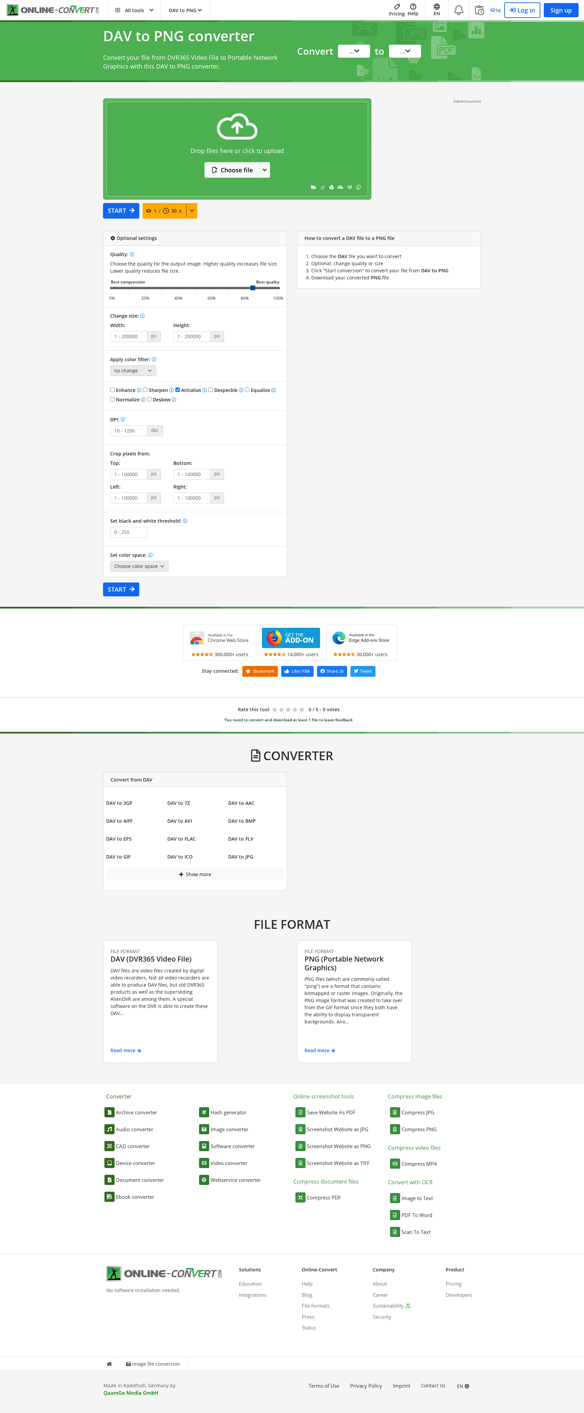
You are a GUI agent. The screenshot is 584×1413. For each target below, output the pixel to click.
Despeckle (226, 390)
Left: (115, 487)
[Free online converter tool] (57, 10)
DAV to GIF (118, 856)
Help (413, 13)
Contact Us (433, 1385)
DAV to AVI (179, 821)
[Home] (109, 1364)
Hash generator (228, 1112)
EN (461, 1386)
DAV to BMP (242, 821)
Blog (307, 1294)
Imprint (401, 1385)
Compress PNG (419, 1129)
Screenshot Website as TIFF (338, 1163)
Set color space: (129, 555)
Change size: (125, 316)
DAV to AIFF (119, 821)
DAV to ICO (180, 856)
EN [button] (437, 13)
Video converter (229, 1163)
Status (309, 1327)
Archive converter (136, 1112)
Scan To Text (416, 1232)
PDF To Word (417, 1215)
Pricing (397, 13)
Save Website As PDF (331, 1112)
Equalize (260, 390)
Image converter (229, 1129)
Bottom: (182, 463)
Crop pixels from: (130, 453)
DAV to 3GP (119, 803)
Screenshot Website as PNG (339, 1146)
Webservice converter (236, 1179)
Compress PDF (324, 1197)
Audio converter (134, 1129)
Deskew (161, 399)
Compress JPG (418, 1112)
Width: (117, 325)
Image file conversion (156, 1364)
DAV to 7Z (178, 803)
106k (301, 671)
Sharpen (158, 390)
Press (308, 1316)
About (380, 1283)
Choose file (237, 170)
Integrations (253, 1294)
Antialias (191, 390)
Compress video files (414, 1147)
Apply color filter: (131, 359)
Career (380, 1294)
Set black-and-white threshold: (146, 521)
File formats (316, 1305)
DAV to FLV (240, 839)
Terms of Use (324, 1385)
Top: (115, 463)
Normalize (128, 399)
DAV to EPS (119, 839)
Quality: (120, 254)
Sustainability (388, 1305)
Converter (119, 1096)
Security (382, 1316)
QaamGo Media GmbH (130, 1392)
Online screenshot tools (323, 1096)
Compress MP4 (419, 1163)
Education (250, 1283)
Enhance (126, 390)
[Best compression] (128, 282)
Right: (180, 487)
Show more (198, 874)
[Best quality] (268, 282)
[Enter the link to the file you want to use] (323, 187)
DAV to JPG (240, 856)
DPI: (115, 419)
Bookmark (263, 671)
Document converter (140, 1179)
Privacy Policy (366, 1385)
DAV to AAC (241, 803)
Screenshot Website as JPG (337, 1129)
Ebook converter (135, 1196)
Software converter (233, 1146)
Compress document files (326, 1181)
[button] (134, 10)
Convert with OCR (410, 1182)
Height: (181, 325)
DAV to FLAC (181, 839)
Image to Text (417, 1198)
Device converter (135, 1163)
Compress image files (415, 1096)
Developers (459, 1294)
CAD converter (133, 1146)
